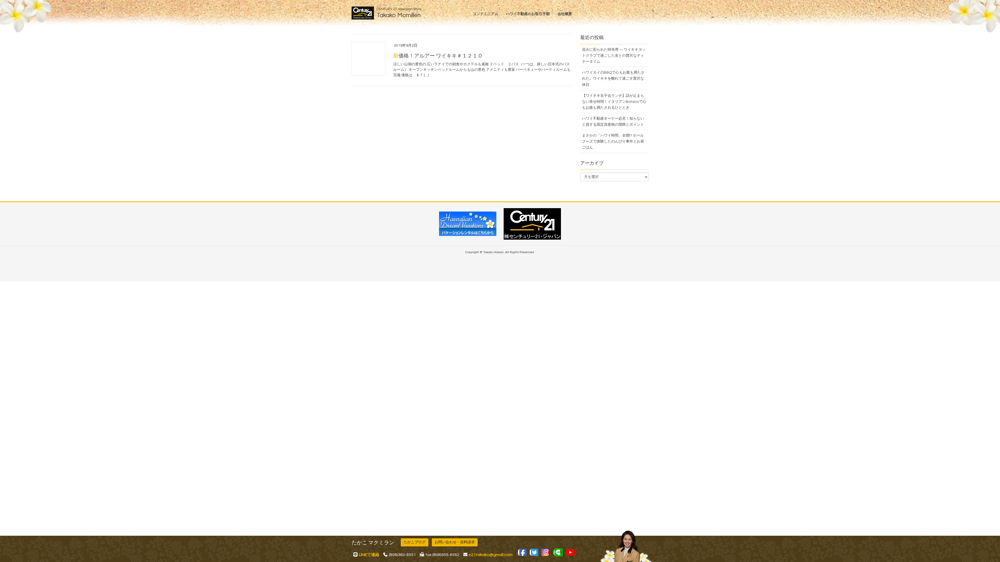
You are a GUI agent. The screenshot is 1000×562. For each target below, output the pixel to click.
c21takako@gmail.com (490, 555)
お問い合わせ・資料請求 (455, 542)
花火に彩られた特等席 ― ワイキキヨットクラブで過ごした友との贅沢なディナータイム (614, 55)
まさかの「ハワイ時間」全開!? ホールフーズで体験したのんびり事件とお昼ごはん (613, 141)
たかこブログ (415, 542)
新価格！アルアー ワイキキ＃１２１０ (438, 56)
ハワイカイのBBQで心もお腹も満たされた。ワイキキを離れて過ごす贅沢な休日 (613, 78)
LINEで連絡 (369, 555)
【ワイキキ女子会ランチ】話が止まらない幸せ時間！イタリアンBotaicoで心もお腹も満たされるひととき (614, 102)
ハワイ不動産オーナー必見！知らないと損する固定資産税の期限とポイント (613, 121)
